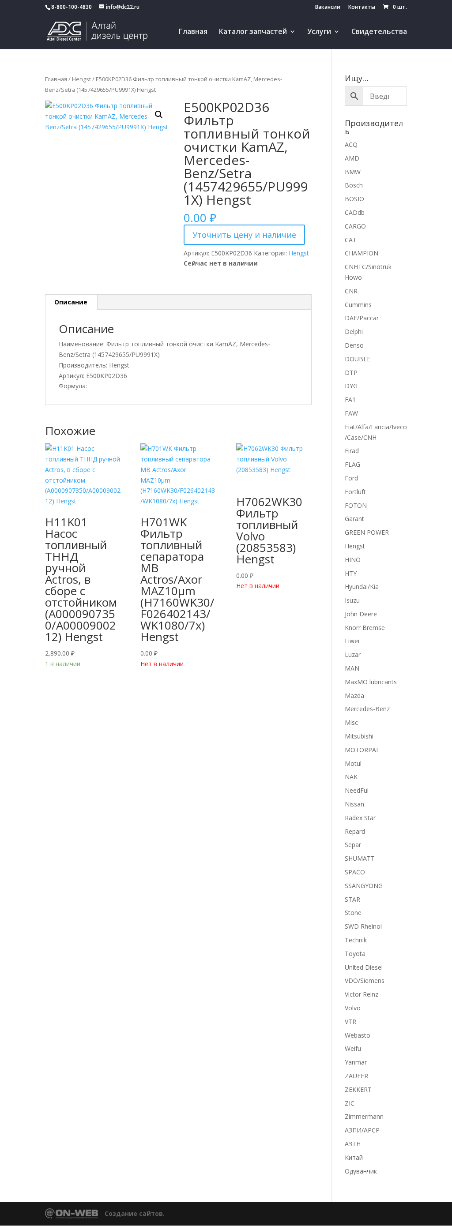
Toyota (355, 953)
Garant (354, 518)
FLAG (352, 464)
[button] (159, 115)
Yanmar (356, 1062)
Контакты (361, 7)
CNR (351, 291)
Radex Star (360, 818)
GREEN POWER (367, 532)
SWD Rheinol (363, 926)
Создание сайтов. (135, 1213)
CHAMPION (361, 253)
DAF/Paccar (362, 318)
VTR (350, 1021)
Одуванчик (361, 1171)
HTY (351, 573)
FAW (351, 413)
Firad (352, 450)
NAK (351, 776)
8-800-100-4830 (71, 7)
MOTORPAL (362, 750)
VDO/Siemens (364, 980)
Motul (353, 763)
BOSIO (354, 199)
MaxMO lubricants (371, 682)
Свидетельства (379, 32)
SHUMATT (360, 858)
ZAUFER (356, 1076)
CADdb (355, 212)
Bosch (354, 185)
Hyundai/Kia (362, 586)
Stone (353, 912)
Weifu (353, 1048)
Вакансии (327, 7)
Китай (354, 1157)
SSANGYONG (364, 885)
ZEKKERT (358, 1089)
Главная (193, 32)
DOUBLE (357, 359)
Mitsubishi (359, 736)
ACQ (351, 144)
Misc (351, 722)
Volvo (353, 1008)
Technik (356, 940)
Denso (354, 345)
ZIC (349, 1103)
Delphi (354, 331)
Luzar (353, 654)
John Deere (361, 614)
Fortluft (355, 491)
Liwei (352, 641)
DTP (351, 372)
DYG (351, 386)
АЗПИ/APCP (362, 1130)
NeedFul (357, 790)
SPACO (355, 872)
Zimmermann (364, 1116)
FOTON (356, 505)
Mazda (354, 695)
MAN (352, 668)
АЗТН (353, 1144)
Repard (355, 831)
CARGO (355, 226)
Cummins (358, 304)
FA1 (350, 399)
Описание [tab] (70, 302)
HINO (353, 559)
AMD (352, 158)
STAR (352, 899)
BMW (353, 172)
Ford (351, 478)
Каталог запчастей (253, 32)
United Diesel (364, 967)
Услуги (319, 32)
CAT (351, 240)
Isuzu (352, 600)
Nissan (354, 804)
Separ (353, 844)
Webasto (357, 1035)
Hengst (81, 79)
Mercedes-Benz (367, 709)
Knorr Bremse (365, 627)
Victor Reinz (361, 994)
